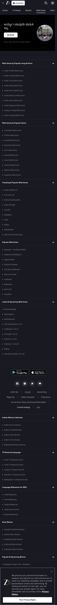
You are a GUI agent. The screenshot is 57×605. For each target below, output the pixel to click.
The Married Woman (12, 269)
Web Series (40, 10)
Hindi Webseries (10, 500)
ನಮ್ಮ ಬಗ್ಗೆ (26, 392)
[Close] (52, 571)
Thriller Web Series (11, 135)
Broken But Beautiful (12, 200)
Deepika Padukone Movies (14, 534)
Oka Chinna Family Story (13, 234)
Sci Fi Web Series (10, 150)
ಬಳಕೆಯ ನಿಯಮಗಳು (35, 397)
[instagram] (24, 384)
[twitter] (31, 384)
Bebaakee (8, 284)
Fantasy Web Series (11, 165)
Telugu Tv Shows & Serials (14, 475)
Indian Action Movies (12, 440)
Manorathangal (10, 309)
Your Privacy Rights (27, 600)
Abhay (6, 225)
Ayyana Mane (9, 259)
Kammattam (9, 314)
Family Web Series (11, 155)
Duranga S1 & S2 (10, 334)
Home (5, 10)
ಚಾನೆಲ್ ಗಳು (13, 392)
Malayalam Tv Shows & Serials (16, 485)
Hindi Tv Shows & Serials (13, 465)
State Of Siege (9, 205)
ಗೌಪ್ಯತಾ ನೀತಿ (17, 397)
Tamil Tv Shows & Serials (13, 470)
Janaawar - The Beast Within (15, 249)
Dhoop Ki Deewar (11, 264)
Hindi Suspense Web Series (14, 105)
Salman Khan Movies (12, 539)
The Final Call (9, 195)
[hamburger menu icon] (52, 3)
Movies (28, 10)
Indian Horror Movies (12, 430)
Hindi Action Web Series (13, 100)
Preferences (27, 402)
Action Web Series (11, 160)
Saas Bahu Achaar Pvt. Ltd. (14, 354)
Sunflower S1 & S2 (11, 329)
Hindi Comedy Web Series (14, 76)
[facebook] (16, 384)
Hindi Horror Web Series (13, 90)
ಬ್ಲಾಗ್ (37, 412)
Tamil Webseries (10, 505)
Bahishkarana (9, 319)
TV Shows (16, 10)
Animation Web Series (12, 130)
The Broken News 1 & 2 (13, 324)
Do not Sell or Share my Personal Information (27, 407)
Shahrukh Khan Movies (13, 549)
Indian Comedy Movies (13, 435)
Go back (10, 35)
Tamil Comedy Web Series (14, 115)
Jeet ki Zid (7, 289)
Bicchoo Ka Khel (10, 274)
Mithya (6, 349)
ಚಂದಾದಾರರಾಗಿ (19, 3)
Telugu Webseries (11, 509)
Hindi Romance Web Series (14, 95)
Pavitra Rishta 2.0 (10, 190)
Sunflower (8, 279)
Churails (7, 210)
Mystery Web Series (12, 170)
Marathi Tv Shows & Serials (14, 480)
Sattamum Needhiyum (12, 254)
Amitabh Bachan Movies (13, 544)
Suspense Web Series (12, 175)
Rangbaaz (8, 215)
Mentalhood (8, 229)
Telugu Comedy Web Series (14, 110)
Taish (6, 220)
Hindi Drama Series (11, 514)
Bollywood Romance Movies (15, 450)
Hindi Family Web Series (13, 85)
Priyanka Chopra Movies (13, 554)
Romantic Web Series (12, 145)
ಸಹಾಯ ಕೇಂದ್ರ (41, 392)
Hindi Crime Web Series (13, 80)
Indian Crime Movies (12, 445)
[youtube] (39, 384)
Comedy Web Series (12, 140)
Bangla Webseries (11, 519)
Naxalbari (8, 294)
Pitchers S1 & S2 (10, 339)
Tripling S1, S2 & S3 (11, 344)
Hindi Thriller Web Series (13, 71)
